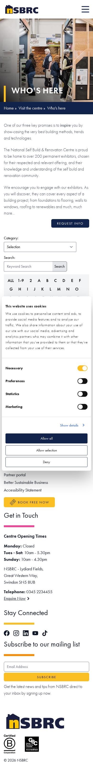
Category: (33, 238)
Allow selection (46, 450)
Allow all (47, 438)
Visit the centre (30, 108)
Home (9, 108)
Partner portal (15, 474)
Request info (70, 223)
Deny (46, 462)
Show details (69, 425)
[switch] (83, 381)
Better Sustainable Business (26, 482)
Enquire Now (15, 598)
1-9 (21, 280)
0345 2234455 (39, 591)
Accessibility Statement (22, 490)
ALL (11, 280)
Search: (9, 257)
